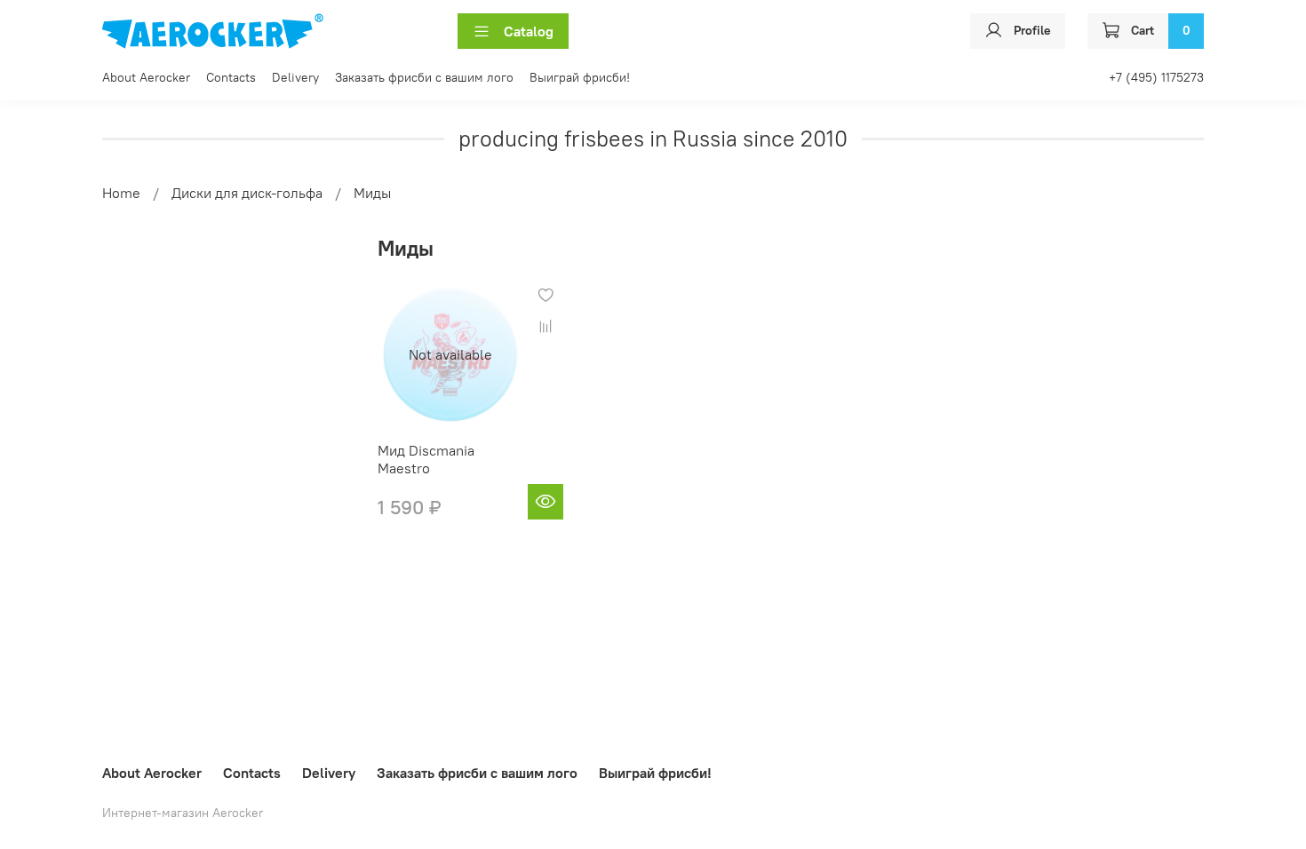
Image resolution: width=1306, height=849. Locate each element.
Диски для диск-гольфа (247, 193)
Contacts (231, 77)
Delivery (295, 77)
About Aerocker (146, 77)
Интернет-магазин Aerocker (182, 813)
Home (121, 193)
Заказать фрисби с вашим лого (424, 77)
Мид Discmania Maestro (426, 459)
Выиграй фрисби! (580, 77)
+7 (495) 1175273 (1156, 77)
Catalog (528, 31)
